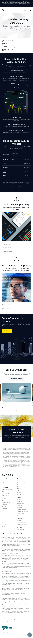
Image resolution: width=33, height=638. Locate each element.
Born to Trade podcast (22, 492)
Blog (18, 515)
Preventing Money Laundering (8, 619)
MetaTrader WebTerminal (7, 526)
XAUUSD (5, 159)
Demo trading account (6, 484)
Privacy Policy (5, 621)
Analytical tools (20, 480)
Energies (26, 163)
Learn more (7, 584)
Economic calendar (21, 482)
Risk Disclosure (5, 617)
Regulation (19, 520)
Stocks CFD (4, 504)
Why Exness (5, 308)
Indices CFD (4, 506)
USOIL (4, 163)
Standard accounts (6, 480)
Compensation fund (21, 524)
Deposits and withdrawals (7, 489)
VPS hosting (19, 490)
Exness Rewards (20, 529)
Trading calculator (21, 484)
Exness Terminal (6, 248)
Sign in (26, 10)
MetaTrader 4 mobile (6, 522)
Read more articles (16, 378)
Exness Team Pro (20, 513)
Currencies (26, 167)
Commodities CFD (6, 502)
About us (19, 499)
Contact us (19, 505)
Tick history (19, 488)
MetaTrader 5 (6, 244)
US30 (4, 171)
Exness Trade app (7, 251)
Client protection (7, 305)
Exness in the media (21, 509)
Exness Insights (20, 494)
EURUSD (5, 167)
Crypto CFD (4, 508)
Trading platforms (5, 513)
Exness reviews (20, 503)
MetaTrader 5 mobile (6, 520)
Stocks (27, 176)
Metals (27, 159)
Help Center (19, 507)
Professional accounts (6, 482)
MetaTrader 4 (4, 516)
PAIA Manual (4, 623)
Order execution (5, 495)
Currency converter (21, 486)
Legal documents (21, 522)
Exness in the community (22, 511)
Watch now (7, 331)
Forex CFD (4, 500)
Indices (27, 171)
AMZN (4, 175)
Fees (3, 491)
